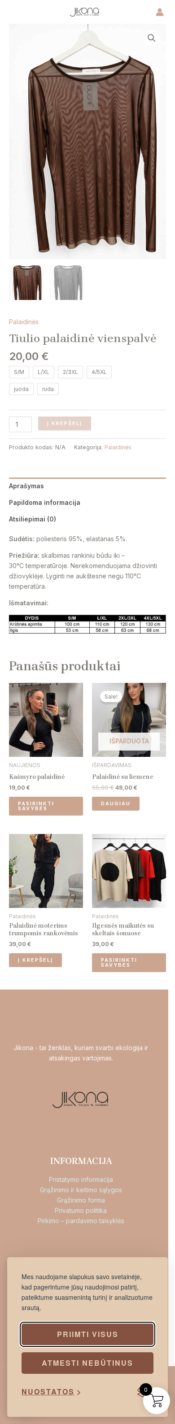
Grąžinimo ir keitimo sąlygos (81, 1190)
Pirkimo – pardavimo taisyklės (81, 1220)
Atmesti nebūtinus (87, 1363)
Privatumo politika (81, 1210)
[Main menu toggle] (20, 12)
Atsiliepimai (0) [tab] (32, 519)
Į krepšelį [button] (35, 960)
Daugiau (116, 803)
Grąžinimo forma (81, 1200)
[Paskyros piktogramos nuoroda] (160, 12)
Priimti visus (87, 1334)
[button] (152, 38)
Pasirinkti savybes (36, 806)
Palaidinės (24, 322)
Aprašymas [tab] (26, 486)
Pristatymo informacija (81, 1179)
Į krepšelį (64, 423)
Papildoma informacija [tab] (44, 502)
